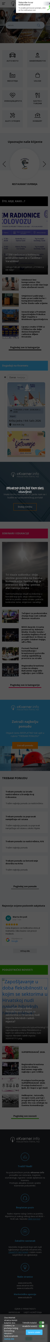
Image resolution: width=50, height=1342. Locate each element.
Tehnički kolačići (29, 1322)
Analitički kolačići (29, 1326)
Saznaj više (9, 1338)
